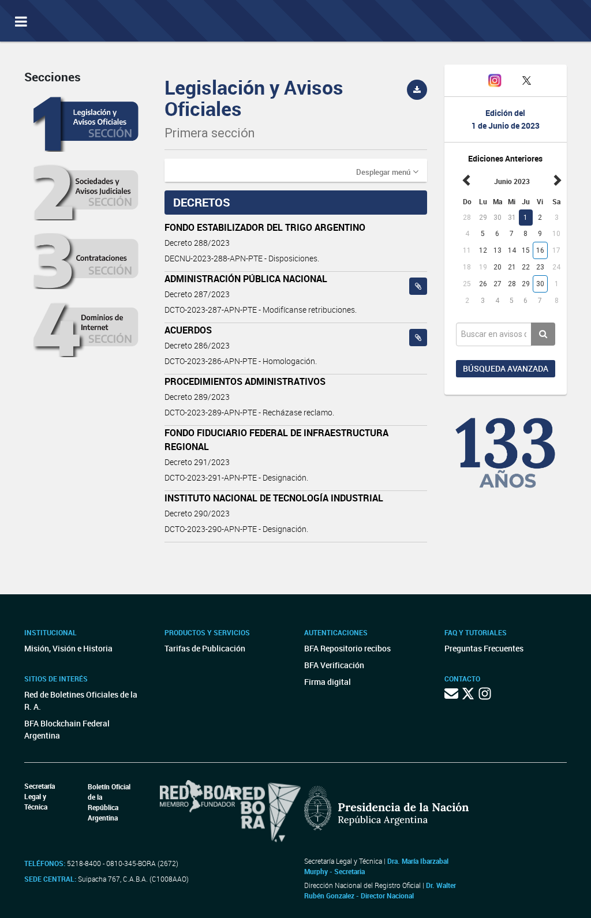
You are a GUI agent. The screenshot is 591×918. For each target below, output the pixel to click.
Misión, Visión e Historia (68, 648)
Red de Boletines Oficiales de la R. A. (80, 700)
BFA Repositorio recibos (347, 648)
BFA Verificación (334, 665)
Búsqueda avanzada (505, 368)
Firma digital (327, 681)
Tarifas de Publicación (204, 648)
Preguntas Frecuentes (483, 648)
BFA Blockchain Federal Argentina (67, 729)
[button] (387, 171)
